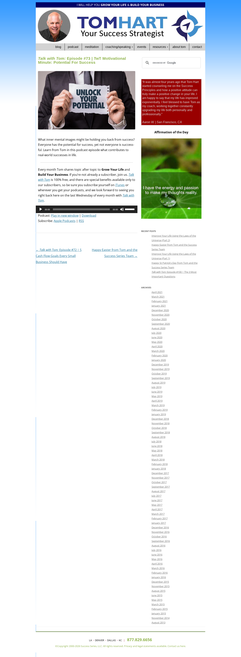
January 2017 (159, 523)
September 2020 (161, 323)
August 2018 (158, 437)
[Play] (41, 209)
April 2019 (157, 400)
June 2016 (157, 554)
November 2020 (160, 314)
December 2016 (160, 527)
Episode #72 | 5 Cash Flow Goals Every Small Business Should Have (59, 256)
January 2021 (159, 305)
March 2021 (158, 296)
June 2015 (157, 595)
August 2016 (158, 545)
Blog (58, 46)
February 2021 (160, 301)
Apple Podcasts (65, 221)
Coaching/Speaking (118, 46)
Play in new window (65, 215)
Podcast (73, 46)
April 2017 (157, 509)
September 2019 (161, 378)
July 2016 (156, 550)
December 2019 (160, 364)
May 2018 (157, 450)
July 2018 (156, 441)
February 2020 (160, 355)
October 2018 (159, 428)
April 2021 (157, 292)
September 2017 (161, 486)
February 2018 (160, 464)
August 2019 (158, 382)
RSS (81, 221)
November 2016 (160, 532)
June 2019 (157, 391)
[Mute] (122, 209)
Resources (159, 46)
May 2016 (157, 559)
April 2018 (157, 455)
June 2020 (157, 337)
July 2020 (156, 333)
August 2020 (158, 328)
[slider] (130, 209)
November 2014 (160, 618)
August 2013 (158, 622)
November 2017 (160, 477)
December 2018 (160, 419)
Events (141, 46)
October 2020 (159, 319)
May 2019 (157, 396)
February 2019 (160, 409)
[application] (86, 209)
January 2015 (159, 613)
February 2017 (160, 518)
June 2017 (157, 500)
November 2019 (160, 369)
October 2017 (159, 482)
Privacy (128, 646)
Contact (197, 46)
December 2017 (160, 473)
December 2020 (160, 310)
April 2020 (157, 346)
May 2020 (157, 342)
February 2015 (160, 609)
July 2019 (156, 387)
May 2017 (157, 505)
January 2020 (159, 360)
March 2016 (158, 568)
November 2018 (160, 423)
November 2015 (160, 586)
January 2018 (159, 468)
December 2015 (160, 581)
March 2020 (158, 351)
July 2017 (156, 495)
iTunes (120, 185)
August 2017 (158, 491)
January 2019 (159, 414)
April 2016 (157, 563)
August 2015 (158, 591)
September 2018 (161, 432)
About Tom (179, 46)
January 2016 (159, 577)
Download (89, 215)
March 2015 (158, 604)
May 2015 (157, 600)
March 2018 (158, 459)
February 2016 (160, 572)
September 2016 (161, 541)
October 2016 (159, 536)
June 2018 (157, 446)
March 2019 (158, 405)
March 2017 (158, 514)
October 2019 (159, 373)
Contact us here (176, 646)
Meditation (92, 46)
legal (140, 646)
